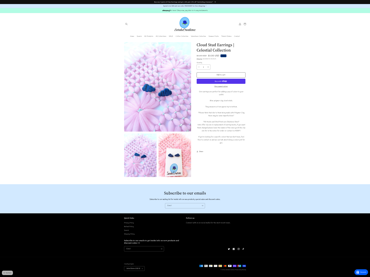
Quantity (199, 63)
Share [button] (201, 151)
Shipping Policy (129, 234)
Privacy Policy (129, 223)
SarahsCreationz (230, 270)
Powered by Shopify (240, 270)
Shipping (199, 59)
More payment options (221, 86)
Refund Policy (129, 227)
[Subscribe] (202, 205)
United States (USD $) (133, 268)
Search (126, 230)
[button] (126, 24)
